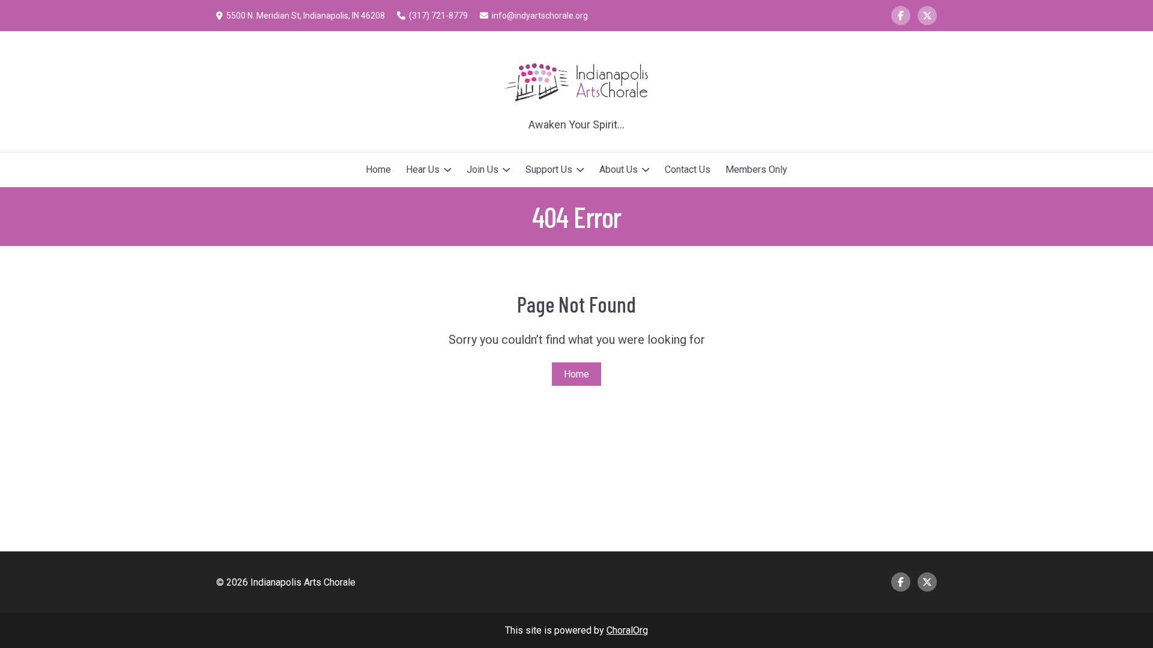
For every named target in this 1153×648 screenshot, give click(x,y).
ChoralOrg (627, 630)
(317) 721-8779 (438, 15)
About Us (618, 169)
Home (378, 169)
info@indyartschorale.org (540, 15)
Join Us (482, 169)
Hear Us (423, 169)
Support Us (548, 169)
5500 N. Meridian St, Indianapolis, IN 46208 (305, 15)
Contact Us (687, 169)
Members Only (756, 169)
